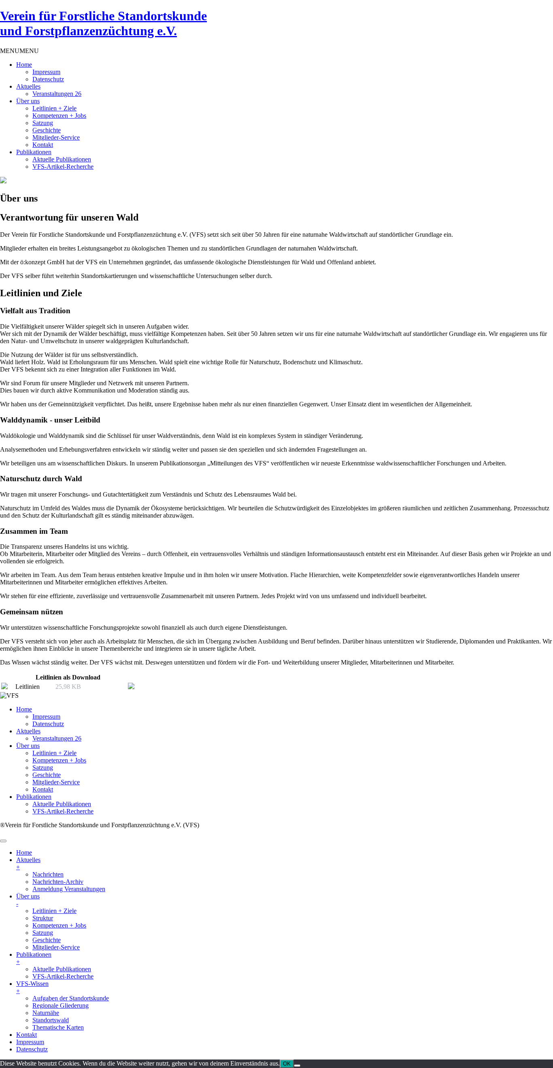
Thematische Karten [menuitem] (58, 1027)
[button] (19, 50)
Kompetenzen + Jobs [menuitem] (59, 925)
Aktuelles (28, 86)
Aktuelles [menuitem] (28, 863)
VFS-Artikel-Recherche (63, 166)
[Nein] (297, 1065)
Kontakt (42, 144)
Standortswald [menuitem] (50, 1020)
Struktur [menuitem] (42, 918)
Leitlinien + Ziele (54, 108)
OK (287, 1064)
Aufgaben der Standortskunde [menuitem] (70, 998)
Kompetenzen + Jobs (59, 115)
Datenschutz (48, 79)
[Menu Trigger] (3, 841)
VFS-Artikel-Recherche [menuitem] (63, 976)
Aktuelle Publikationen (61, 159)
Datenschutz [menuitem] (32, 1049)
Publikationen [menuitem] (33, 958)
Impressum (46, 71)
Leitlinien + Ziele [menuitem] (54, 910)
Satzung (42, 122)
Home (24, 64)
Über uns (28, 101)
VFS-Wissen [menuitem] (32, 987)
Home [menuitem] (24, 852)
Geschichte (46, 130)
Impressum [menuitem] (30, 1041)
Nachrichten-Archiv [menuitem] (57, 881)
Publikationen (33, 152)
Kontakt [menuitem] (26, 1034)
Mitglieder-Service (56, 137)
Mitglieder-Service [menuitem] (56, 947)
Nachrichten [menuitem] (48, 874)
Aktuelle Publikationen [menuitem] (61, 969)
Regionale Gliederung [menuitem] (60, 1005)
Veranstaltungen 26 (56, 93)
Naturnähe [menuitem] (45, 1012)
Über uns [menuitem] (28, 900)
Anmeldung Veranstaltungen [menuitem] (68, 888)
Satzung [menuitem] (42, 932)
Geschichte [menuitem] (46, 939)
